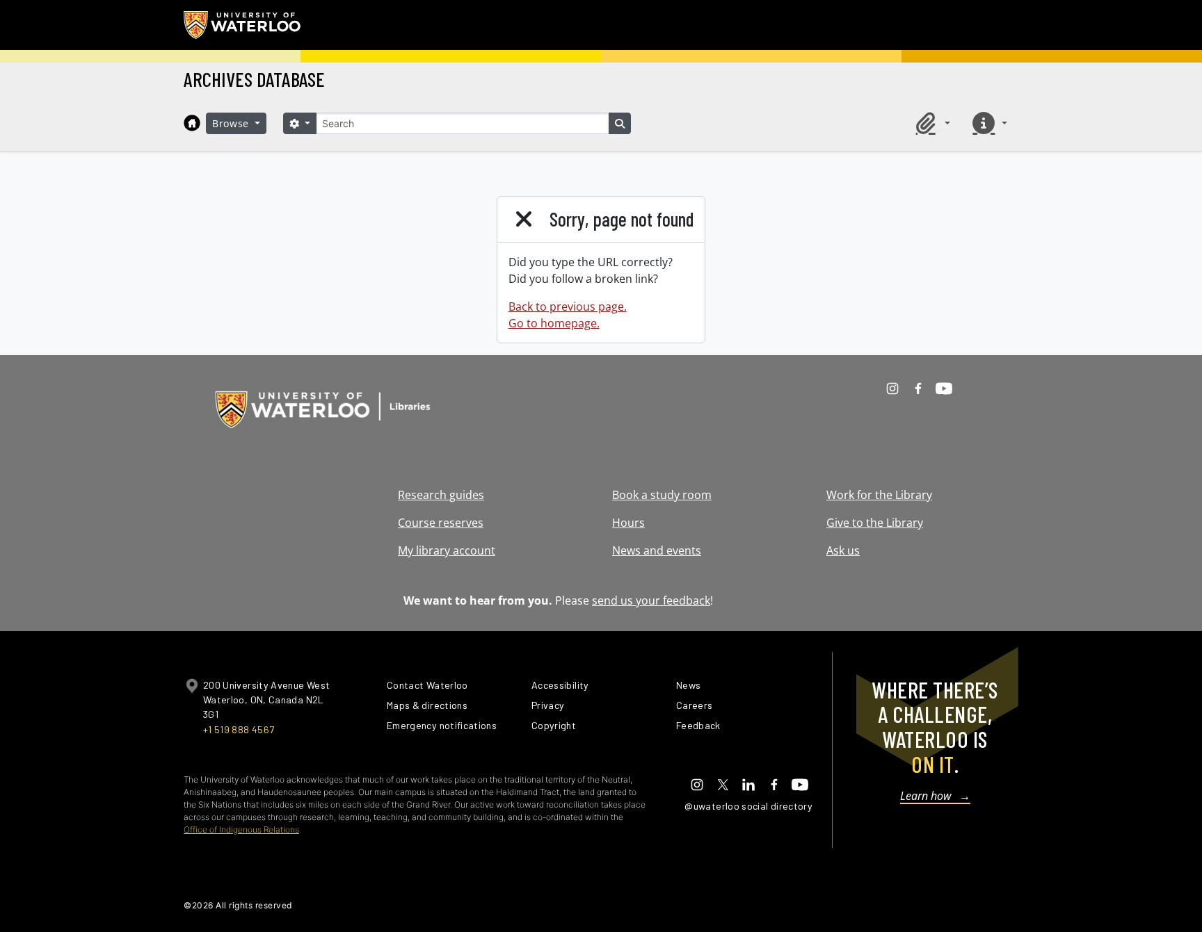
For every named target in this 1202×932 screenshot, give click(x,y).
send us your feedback (651, 600)
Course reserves (440, 522)
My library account (446, 550)
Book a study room (662, 494)
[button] (931, 123)
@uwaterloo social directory (748, 806)
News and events (656, 550)
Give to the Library (874, 522)
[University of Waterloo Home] (243, 25)
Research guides (441, 494)
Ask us (843, 550)
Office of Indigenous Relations (241, 829)
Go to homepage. (554, 323)
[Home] (192, 123)
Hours (628, 522)
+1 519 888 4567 (238, 729)
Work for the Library (879, 494)
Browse (232, 123)
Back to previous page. (567, 306)
